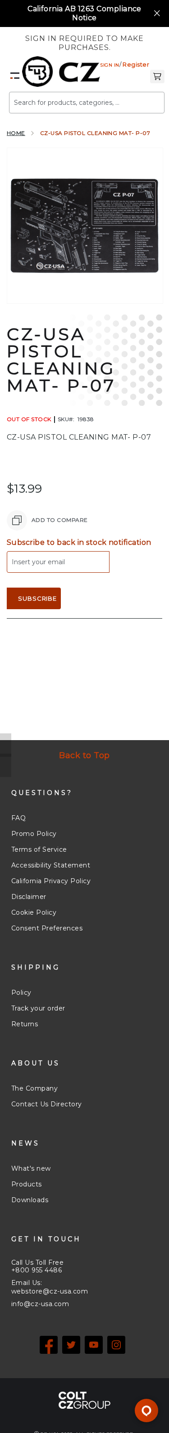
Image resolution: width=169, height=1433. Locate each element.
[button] (157, 75)
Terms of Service (39, 849)
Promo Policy (34, 834)
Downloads (29, 1200)
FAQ (18, 818)
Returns (24, 1024)
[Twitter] (71, 1345)
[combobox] (86, 102)
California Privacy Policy (51, 881)
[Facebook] (49, 1345)
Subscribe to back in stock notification (79, 542)
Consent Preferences (46, 928)
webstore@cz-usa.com (49, 1291)
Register (136, 64)
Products (26, 1184)
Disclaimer (28, 897)
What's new (31, 1168)
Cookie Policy (33, 912)
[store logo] (61, 71)
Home (16, 133)
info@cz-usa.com (40, 1304)
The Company (34, 1088)
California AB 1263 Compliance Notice (84, 13)
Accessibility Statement (50, 865)
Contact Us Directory (46, 1104)
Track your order (38, 1008)
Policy (21, 992)
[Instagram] (116, 1345)
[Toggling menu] (14, 75)
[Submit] (144, 99)
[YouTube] (94, 1345)
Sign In (109, 65)
